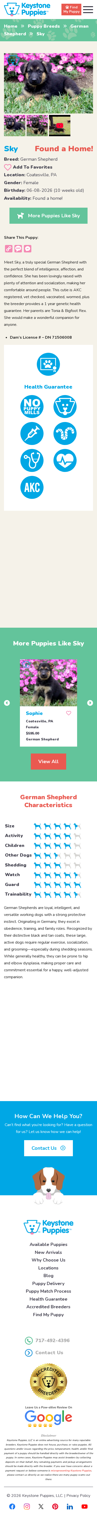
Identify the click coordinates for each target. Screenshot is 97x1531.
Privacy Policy (78, 1495)
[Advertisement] (48, 565)
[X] (41, 1506)
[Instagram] (27, 1506)
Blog (48, 1276)
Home (10, 26)
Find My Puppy (48, 1315)
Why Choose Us (48, 1260)
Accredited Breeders (48, 1307)
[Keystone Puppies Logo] (48, 1227)
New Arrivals (48, 1252)
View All (48, 761)
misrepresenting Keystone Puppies (71, 1470)
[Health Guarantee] (48, 364)
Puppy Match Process (48, 1291)
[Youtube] (85, 1506)
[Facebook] (12, 1506)
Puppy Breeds (44, 26)
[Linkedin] (70, 1506)
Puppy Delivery (48, 1284)
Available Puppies (48, 1244)
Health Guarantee (48, 1299)
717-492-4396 (52, 1340)
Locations (48, 1268)
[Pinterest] (55, 1506)
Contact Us (45, 1148)
